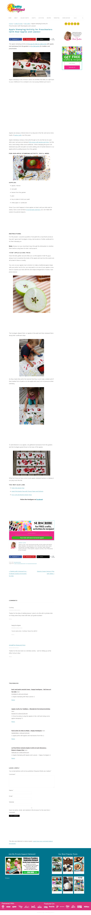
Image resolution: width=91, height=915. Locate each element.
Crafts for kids (18, 23)
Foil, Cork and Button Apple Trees (21, 494)
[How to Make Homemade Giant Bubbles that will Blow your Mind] (57, 864)
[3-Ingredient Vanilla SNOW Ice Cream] (68, 884)
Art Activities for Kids (21, 563)
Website (11, 802)
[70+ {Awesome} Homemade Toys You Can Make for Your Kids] (79, 884)
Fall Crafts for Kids (17, 562)
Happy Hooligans (17, 8)
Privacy (7, 878)
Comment (12, 774)
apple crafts (18, 135)
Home (11, 23)
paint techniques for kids (32, 563)
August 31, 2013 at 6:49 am (14, 647)
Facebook (39, 499)
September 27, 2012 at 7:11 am (16, 627)
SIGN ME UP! (72, 67)
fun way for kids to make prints (37, 44)
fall (26, 563)
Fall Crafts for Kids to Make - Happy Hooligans (26, 730)
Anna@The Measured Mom (17, 645)
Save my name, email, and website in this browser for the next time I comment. (29, 811)
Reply (12, 634)
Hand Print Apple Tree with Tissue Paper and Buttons (27, 491)
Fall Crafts (27, 23)
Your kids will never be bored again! (32, 538)
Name (11, 790)
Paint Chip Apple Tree (17, 488)
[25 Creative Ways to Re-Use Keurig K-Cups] (68, 864)
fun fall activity (35, 46)
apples (15, 563)
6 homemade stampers (33, 209)
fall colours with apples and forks (39, 142)
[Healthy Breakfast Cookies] (79, 864)
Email (11, 796)
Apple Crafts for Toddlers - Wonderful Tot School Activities (30, 709)
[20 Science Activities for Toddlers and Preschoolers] (57, 884)
